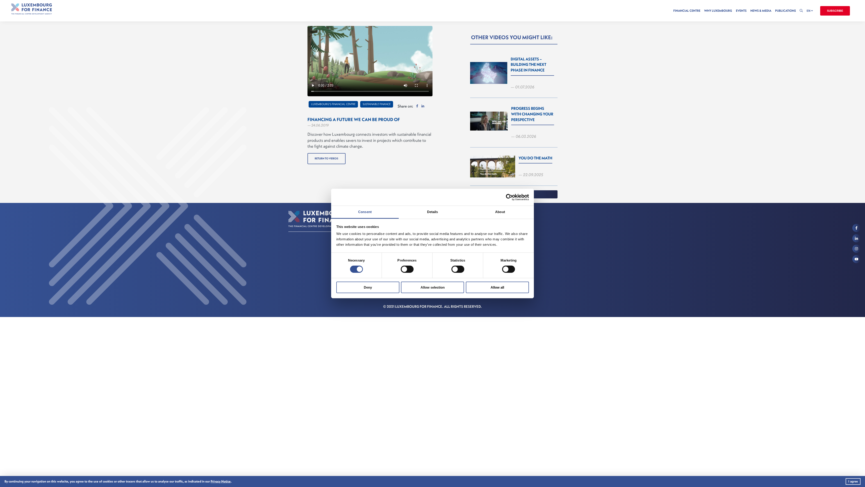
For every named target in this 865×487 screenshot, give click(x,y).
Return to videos (326, 158)
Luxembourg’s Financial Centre (333, 104)
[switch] (407, 269)
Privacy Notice (221, 481)
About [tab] (500, 212)
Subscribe (835, 10)
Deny (368, 287)
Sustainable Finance (377, 104)
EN (809, 10)
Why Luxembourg (718, 11)
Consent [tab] (365, 212)
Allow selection (433, 287)
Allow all (497, 287)
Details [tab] (432, 212)
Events (741, 11)
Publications (785, 11)
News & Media (760, 11)
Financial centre (686, 11)
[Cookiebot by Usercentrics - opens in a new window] (509, 197)
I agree (853, 481)
